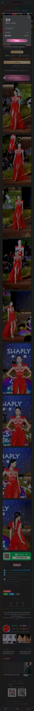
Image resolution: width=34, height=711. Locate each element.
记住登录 (8, 35)
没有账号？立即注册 (10, 23)
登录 (17, 41)
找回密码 (26, 35)
